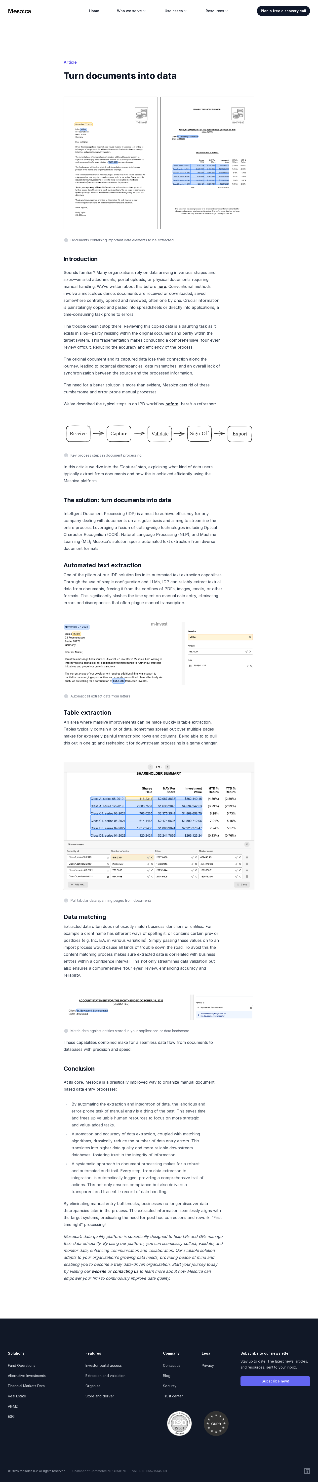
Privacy (208, 1365)
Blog (166, 1376)
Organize (93, 1386)
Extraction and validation (105, 1376)
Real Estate (17, 1396)
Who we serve (129, 11)
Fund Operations (21, 1365)
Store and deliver (99, 1396)
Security (169, 1386)
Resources (215, 11)
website (98, 1271)
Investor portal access (103, 1365)
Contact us (171, 1365)
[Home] (20, 11)
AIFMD (13, 1406)
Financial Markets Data (26, 1386)
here (162, 286)
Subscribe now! (275, 1381)
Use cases (174, 11)
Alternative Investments (27, 1376)
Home (94, 11)
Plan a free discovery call (283, 11)
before (171, 403)
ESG (11, 1416)
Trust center (173, 1396)
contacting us (125, 1271)
